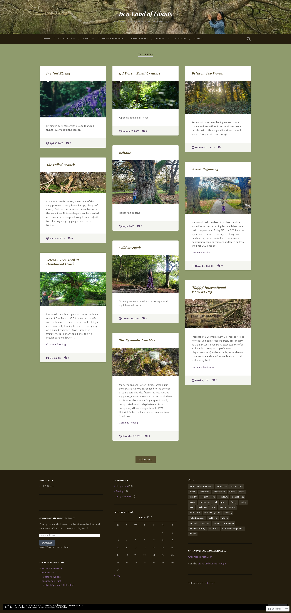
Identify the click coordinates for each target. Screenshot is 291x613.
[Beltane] (145, 182)
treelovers (202, 507)
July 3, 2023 (55, 358)
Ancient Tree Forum (52, 568)
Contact (199, 38)
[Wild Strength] (145, 274)
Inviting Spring (58, 73)
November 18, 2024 (204, 266)
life (213, 497)
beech (192, 492)
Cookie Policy (61, 607)
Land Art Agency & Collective (58, 585)
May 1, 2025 (128, 226)
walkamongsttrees (212, 512)
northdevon (204, 502)
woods (193, 534)
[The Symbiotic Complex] (145, 362)
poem (224, 502)
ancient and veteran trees (201, 486)
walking (228, 512)
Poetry (119, 491)
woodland (213, 528)
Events (160, 38)
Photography (139, 38)
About (87, 38)
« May (117, 575)
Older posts (146, 459)
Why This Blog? (124, 496)
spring (243, 502)
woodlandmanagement (232, 528)
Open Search (249, 39)
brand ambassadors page (212, 563)
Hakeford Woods (51, 576)
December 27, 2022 (132, 436)
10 (118, 547)
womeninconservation (224, 523)
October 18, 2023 (130, 318)
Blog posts (122, 486)
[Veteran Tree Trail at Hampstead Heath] (73, 289)
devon (232, 492)
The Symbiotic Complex (137, 340)
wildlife (224, 518)
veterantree (195, 512)
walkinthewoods (197, 518)
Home (46, 38)
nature (192, 502)
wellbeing (212, 518)
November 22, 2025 (205, 147)
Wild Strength (130, 248)
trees (213, 507)
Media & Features (112, 38)
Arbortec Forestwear (200, 556)
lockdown (223, 497)
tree (191, 507)
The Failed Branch (60, 165)
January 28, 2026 (130, 131)
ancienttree (222, 486)
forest (241, 492)
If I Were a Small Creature (140, 73)
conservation (219, 492)
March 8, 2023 (202, 380)
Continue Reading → (203, 252)
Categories (65, 38)
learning (204, 497)
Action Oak (47, 572)
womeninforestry (197, 528)
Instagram (179, 38)
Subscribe (47, 542)
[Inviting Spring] (73, 99)
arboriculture (237, 486)
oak (215, 502)
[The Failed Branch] (73, 182)
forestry (193, 497)
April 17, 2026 (56, 143)
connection (204, 492)
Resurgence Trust (51, 580)
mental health (238, 497)
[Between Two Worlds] (218, 97)
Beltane (125, 152)
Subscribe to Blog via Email (57, 518)
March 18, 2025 (57, 238)
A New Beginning (205, 169)
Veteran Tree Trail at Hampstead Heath (62, 262)
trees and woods (227, 507)
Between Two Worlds (208, 73)
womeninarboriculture (200, 523)
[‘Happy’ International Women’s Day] (218, 313)
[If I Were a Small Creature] (145, 95)
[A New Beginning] (218, 195)
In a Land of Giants (145, 14)
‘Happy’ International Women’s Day (209, 289)
